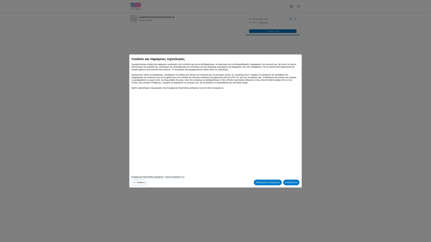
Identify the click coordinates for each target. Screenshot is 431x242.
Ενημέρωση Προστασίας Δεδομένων (148, 177)
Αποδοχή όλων (291, 182)
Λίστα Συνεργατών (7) (174, 177)
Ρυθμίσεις (141, 182)
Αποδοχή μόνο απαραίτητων (268, 182)
